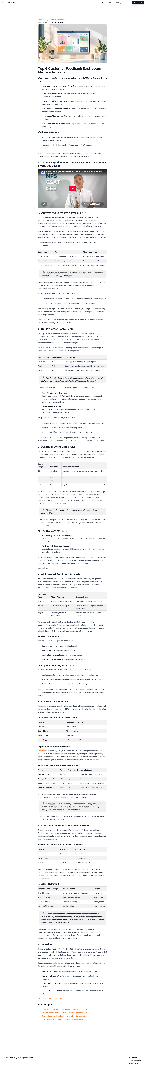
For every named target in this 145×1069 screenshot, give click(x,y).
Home (40, 20)
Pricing (118, 3)
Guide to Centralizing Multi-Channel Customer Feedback (64, 1009)
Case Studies (106, 3)
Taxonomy (58, 998)
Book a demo (138, 3)
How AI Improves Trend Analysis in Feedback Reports (64, 1019)
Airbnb (59, 625)
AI (40, 998)
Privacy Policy (134, 1064)
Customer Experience (58, 20)
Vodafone (42, 751)
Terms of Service (135, 1061)
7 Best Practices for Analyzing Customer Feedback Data (64, 1013)
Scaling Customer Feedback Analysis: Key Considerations (65, 1016)
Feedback (47, 998)
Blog (126, 3)
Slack (59, 520)
